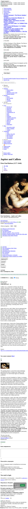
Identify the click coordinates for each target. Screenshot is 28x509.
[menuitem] (26, 78)
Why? (13, 356)
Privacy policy (18, 507)
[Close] (1, 458)
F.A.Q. (5, 506)
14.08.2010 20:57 (5, 284)
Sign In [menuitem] (5, 80)
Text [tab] (5, 168)
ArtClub (7, 103)
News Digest (7, 73)
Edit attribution (4, 220)
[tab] (6, 166)
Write (12, 277)
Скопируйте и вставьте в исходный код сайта (12, 489)
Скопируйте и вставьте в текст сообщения (11, 494)
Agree (22, 485)
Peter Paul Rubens (8, 223)
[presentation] (15, 171)
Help (2, 506)
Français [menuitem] (18, 78)
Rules (7, 507)
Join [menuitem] (8, 80)
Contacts (13, 506)
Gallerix (7, 498)
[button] (7, 8)
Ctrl (11, 226)
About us (9, 506)
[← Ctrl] (9, 235)
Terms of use (12, 507)
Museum (6, 86)
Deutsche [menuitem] (22, 78)
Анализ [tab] (5, 170)
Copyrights (24, 507)
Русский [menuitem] (6, 78)
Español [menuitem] (14, 78)
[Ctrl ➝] (4, 246)
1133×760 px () (15, 222)
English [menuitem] (10, 78)
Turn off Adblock (5, 438)
